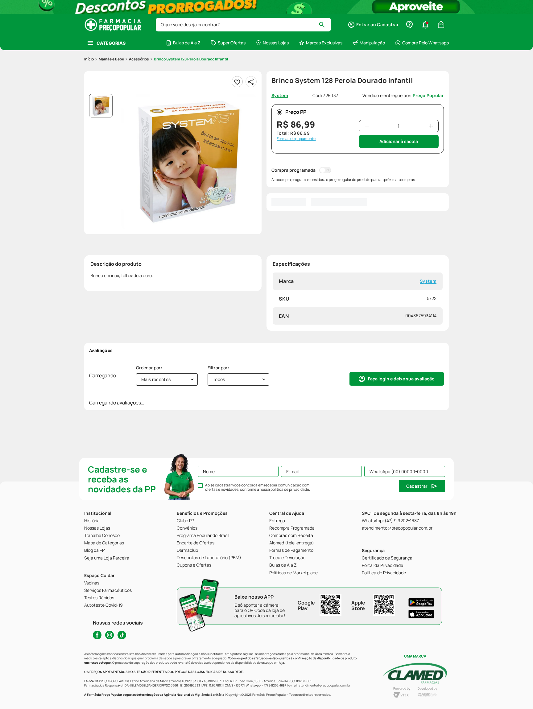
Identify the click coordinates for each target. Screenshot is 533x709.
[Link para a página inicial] (89, 59)
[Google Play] (421, 602)
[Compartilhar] (251, 81)
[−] (366, 126)
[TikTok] (122, 635)
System (428, 281)
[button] (373, 24)
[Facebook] (97, 635)
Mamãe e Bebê (111, 59)
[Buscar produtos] (324, 24)
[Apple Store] (421, 614)
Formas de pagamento (296, 139)
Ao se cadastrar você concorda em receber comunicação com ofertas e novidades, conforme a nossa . (257, 487)
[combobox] (243, 24)
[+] (431, 126)
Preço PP (295, 112)
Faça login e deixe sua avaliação (401, 379)
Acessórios (139, 59)
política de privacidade (290, 489)
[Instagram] (109, 635)
